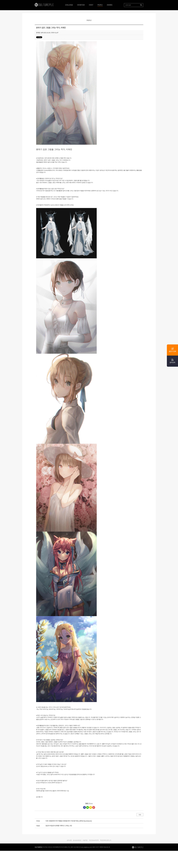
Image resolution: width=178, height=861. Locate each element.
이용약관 (85, 840)
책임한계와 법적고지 (105, 840)
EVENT (91, 5)
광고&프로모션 (77, 840)
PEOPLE (100, 5)
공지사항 (69, 840)
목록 (140, 815)
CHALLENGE (69, 5)
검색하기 (141, 5)
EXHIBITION (81, 5)
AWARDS (109, 5)
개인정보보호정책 (94, 840)
